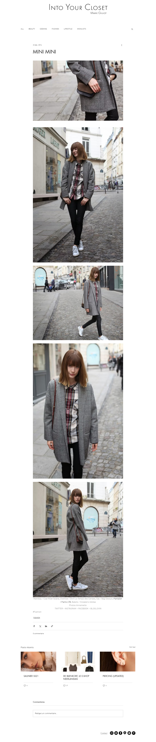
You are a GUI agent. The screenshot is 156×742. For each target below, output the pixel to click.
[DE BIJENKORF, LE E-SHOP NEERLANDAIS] (78, 662)
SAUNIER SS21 (31, 676)
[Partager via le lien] (52, 626)
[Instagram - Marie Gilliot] (111, 733)
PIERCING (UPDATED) (113, 676)
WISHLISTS (81, 29)
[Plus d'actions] (121, 45)
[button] (132, 29)
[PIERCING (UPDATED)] (117, 661)
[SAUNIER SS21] (38, 661)
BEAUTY (32, 29)
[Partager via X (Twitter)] (40, 626)
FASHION (55, 29)
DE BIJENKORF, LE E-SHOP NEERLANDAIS (76, 677)
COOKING (43, 29)
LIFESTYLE (68, 29)
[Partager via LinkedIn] (46, 626)
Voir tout (132, 647)
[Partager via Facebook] (34, 626)
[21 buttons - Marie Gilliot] (116, 733)
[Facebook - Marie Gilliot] (120, 733)
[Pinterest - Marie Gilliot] (133, 733)
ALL (22, 29)
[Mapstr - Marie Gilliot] (125, 733)
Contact (104, 733)
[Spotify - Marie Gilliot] (129, 733)
